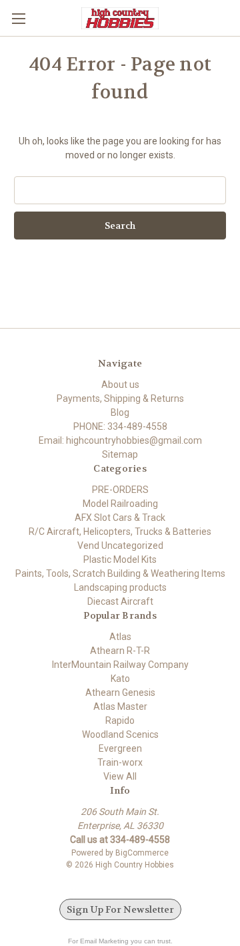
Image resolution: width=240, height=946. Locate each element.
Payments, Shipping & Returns (120, 398)
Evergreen (120, 748)
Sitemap (120, 454)
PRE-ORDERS (120, 489)
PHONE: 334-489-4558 (120, 426)
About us (120, 384)
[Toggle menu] (18, 18)
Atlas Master (120, 706)
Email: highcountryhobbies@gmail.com (120, 440)
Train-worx (120, 762)
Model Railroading (120, 503)
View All (120, 776)
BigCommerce (142, 853)
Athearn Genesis (120, 692)
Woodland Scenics (120, 734)
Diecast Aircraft (120, 601)
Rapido (120, 720)
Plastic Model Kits (120, 559)
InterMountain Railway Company (120, 664)
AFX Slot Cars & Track (120, 517)
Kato (120, 678)
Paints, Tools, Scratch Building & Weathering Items (120, 573)
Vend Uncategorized (120, 545)
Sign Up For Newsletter (120, 909)
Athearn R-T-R (120, 650)
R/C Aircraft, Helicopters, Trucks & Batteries (120, 531)
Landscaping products (120, 587)
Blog (120, 412)
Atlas (120, 636)
